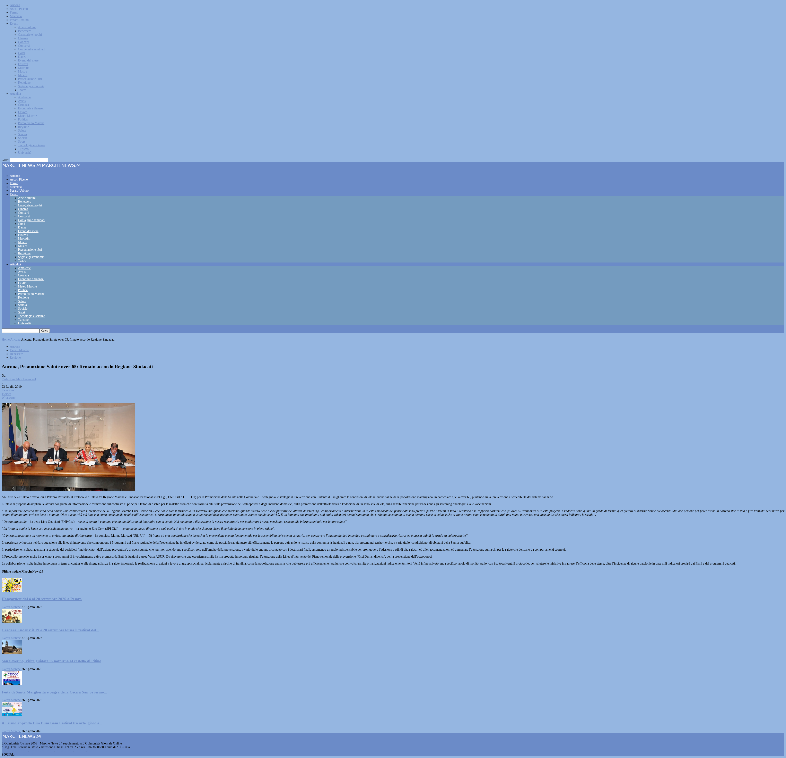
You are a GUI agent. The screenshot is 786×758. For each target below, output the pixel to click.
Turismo (23, 149)
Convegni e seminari (31, 49)
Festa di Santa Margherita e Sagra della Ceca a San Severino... (54, 692)
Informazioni (64, 750)
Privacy (80, 750)
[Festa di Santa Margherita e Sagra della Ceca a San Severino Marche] (12, 684)
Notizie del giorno (41, 750)
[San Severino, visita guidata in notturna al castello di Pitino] (12, 653)
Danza (22, 56)
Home (6, 339)
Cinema (23, 38)
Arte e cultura (27, 27)
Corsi (21, 53)
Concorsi (24, 45)
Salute (22, 130)
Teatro (22, 90)
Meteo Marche (27, 115)
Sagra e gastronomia (31, 86)
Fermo (14, 12)
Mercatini (24, 67)
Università (24, 152)
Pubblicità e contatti (14, 750)
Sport (21, 141)
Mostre (22, 71)
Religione (24, 82)
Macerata (16, 16)
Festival (23, 64)
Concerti (23, 42)
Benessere (24, 31)
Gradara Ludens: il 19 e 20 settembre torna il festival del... (50, 630)
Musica (22, 75)
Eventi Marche (19, 350)
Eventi (14, 23)
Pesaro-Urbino (19, 20)
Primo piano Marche (31, 123)
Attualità (15, 93)
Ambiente (24, 97)
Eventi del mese (28, 60)
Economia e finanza (31, 108)
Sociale (22, 138)
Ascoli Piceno (19, 8)
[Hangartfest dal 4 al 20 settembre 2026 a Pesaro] (12, 591)
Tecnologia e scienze (31, 145)
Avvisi (22, 101)
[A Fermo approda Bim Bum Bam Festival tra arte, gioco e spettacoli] (12, 715)
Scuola (22, 134)
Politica (23, 119)
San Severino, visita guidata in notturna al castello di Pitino (51, 661)
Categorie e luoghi (30, 34)
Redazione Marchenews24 (19, 379)
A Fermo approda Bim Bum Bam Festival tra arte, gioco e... (52, 723)
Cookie (92, 750)
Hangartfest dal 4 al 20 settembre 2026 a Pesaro (42, 599)
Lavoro (22, 112)
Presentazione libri (30, 79)
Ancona (15, 5)
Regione (23, 126)
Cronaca (23, 104)
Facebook (22, 754)
